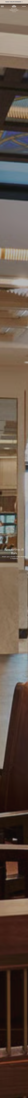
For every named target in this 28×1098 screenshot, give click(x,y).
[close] (22, 2)
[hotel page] (14, 6)
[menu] (2, 6)
